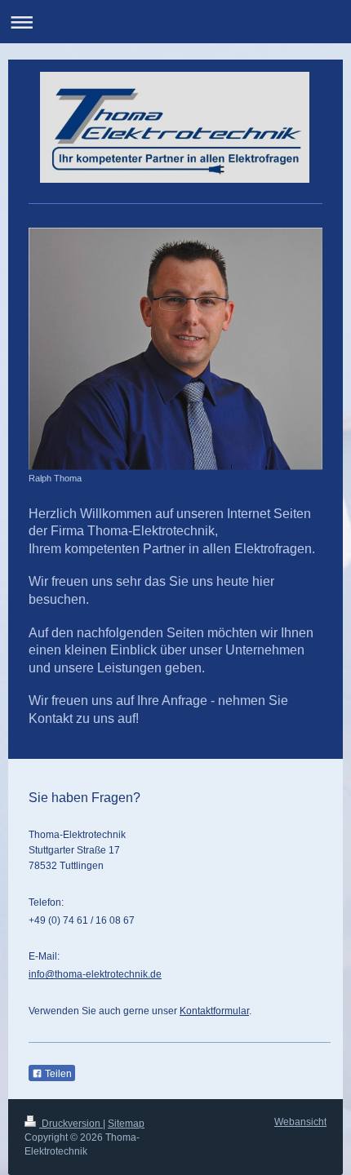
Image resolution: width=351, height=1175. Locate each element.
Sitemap (126, 1123)
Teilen (57, 1074)
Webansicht (300, 1122)
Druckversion (71, 1123)
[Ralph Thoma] (175, 349)
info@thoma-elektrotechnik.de (95, 974)
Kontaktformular (214, 1011)
